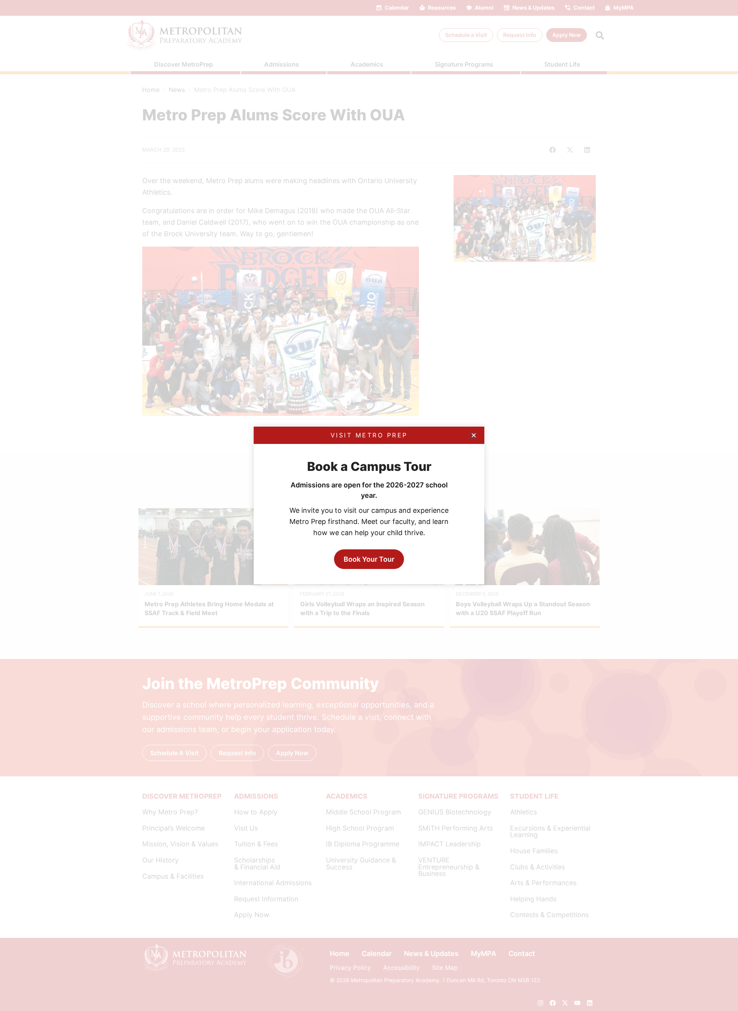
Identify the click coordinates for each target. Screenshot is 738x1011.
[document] (369, 505)
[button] (474, 435)
